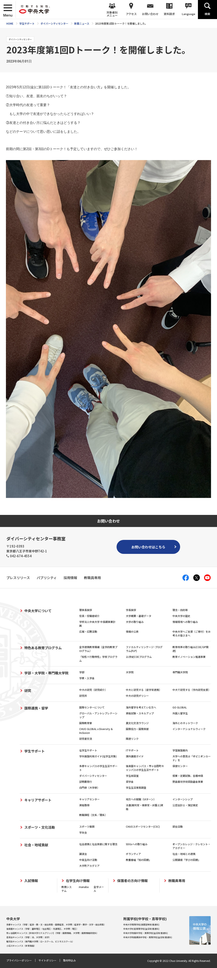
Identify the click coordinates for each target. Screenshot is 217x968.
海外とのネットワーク (185, 723)
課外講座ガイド (135, 756)
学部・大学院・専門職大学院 (46, 672)
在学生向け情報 (78, 880)
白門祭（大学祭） (89, 787)
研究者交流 (85, 738)
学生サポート (34, 751)
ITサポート (132, 750)
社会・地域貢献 (36, 844)
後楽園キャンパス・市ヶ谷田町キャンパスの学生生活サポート (145, 768)
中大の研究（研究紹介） (93, 689)
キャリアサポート (37, 799)
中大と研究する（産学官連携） (143, 689)
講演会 (83, 854)
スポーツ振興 (87, 826)
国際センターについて (92, 707)
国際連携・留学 (36, 708)
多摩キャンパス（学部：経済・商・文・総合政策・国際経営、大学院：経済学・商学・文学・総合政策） (56, 924)
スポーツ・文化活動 (39, 827)
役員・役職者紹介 (89, 616)
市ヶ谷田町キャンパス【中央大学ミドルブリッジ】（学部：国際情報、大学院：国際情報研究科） (52, 933)
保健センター (180, 766)
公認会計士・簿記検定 (185, 805)
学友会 (83, 832)
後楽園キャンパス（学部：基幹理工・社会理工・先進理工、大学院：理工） (42, 928)
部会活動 (177, 826)
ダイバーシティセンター (93, 775)
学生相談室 (132, 775)
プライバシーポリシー (19, 960)
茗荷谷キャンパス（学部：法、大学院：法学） (28, 937)
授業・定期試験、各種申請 (187, 775)
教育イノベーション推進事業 (189, 656)
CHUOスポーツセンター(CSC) (143, 826)
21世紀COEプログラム (139, 656)
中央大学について (37, 610)
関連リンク (132, 738)
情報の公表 (132, 631)
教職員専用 (176, 880)
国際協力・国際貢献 (137, 729)
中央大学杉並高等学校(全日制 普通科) (141, 928)
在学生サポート (88, 750)
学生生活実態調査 (136, 787)
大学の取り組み (135, 622)
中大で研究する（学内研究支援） (191, 689)
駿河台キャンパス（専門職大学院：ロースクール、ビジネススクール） (40, 941)
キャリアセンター (89, 799)
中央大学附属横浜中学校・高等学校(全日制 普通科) (147, 937)
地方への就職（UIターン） (141, 799)
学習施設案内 (180, 750)
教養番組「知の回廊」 (138, 860)
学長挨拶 (131, 610)
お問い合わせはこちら (148, 546)
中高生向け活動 (88, 860)
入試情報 (31, 880)
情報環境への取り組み (185, 622)
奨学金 (130, 781)
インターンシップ (182, 799)
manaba (84, 887)
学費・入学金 (87, 678)
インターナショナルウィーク (189, 729)
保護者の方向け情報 (132, 880)
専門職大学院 (180, 672)
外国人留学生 (180, 713)
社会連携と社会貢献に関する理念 (98, 844)
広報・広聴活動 (88, 631)
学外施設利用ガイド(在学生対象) (98, 756)
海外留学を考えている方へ (141, 707)
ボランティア (133, 854)
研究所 (83, 695)
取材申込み (69, 960)
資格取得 (84, 805)
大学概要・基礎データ (138, 616)
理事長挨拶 (85, 610)
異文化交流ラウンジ (137, 723)
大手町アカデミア (89, 865)
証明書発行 (85, 781)
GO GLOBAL (179, 707)
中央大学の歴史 (181, 616)
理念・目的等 (180, 610)
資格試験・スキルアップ (140, 713)
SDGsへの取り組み (136, 844)
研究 (27, 690)
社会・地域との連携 (183, 854)
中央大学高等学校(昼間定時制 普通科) (141, 924)
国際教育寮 (85, 723)
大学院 (130, 672)
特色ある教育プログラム (43, 647)
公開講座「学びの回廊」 (186, 860)
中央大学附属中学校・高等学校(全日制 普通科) (145, 933)
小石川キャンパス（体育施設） (21, 945)
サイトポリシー (47, 960)
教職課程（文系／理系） (93, 815)
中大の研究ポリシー (137, 695)
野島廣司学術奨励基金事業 (187, 781)
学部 (81, 672)
